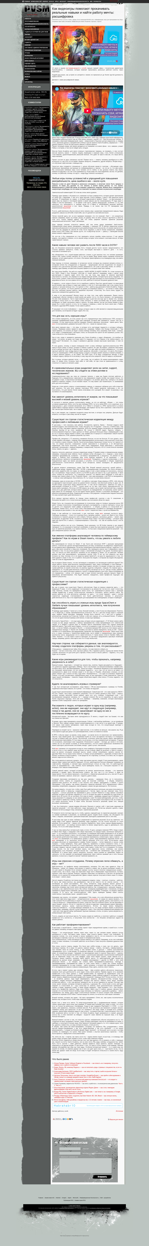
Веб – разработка (95, 1)
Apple (57, 1)
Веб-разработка (30, 66)
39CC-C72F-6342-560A (32, 97)
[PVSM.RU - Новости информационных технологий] (36, 9)
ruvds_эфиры (72, 19)
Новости (28, 18)
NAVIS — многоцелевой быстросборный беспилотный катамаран (35, 116)
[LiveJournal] (72, 1119)
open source (29, 61)
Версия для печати (116, 1119)
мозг (53, 324)
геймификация (98, 19)
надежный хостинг (36, 179)
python (27, 53)
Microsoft (63, 1)
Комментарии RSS (80, 1200)
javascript (28, 37)
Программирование (32, 21)
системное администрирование (36, 47)
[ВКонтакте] (64, 1119)
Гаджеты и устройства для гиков (36, 32)
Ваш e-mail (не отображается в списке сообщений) (96, 1153)
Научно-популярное (32, 29)
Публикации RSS (68, 1200)
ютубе (84, 68)
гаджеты (28, 42)
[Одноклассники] (68, 1119)
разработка (29, 55)
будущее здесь (30, 63)
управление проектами (33, 50)
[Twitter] (66, 1119)
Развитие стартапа (90, 21)
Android (45, 1)
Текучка (27, 34)
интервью (68, 21)
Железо (27, 76)
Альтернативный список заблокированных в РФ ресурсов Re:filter (36, 145)
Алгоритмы (29, 82)
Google (51, 1)
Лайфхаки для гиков (78, 21)
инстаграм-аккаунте (73, 68)
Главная (27, 1)
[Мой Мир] (70, 1119)
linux (26, 79)
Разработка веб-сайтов (33, 71)
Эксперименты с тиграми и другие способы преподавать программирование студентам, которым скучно (37, 110)
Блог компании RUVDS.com (85, 19)
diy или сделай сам (31, 40)
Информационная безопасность (78, 1)
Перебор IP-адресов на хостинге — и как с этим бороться (37, 140)
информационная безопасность (36, 24)
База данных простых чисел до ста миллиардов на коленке (36, 135)
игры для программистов (111, 19)
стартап (99, 21)
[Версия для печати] (108, 1119)
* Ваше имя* (86, 1148)
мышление (67, 206)
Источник (119, 1111)
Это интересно (30, 26)
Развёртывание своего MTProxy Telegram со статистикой (37, 164)
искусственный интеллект (34, 58)
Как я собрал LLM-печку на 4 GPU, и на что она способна (35, 122)
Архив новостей (36, 1)
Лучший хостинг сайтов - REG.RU (36, 92)
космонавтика (30, 69)
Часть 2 (58, 1085)
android (28, 45)
